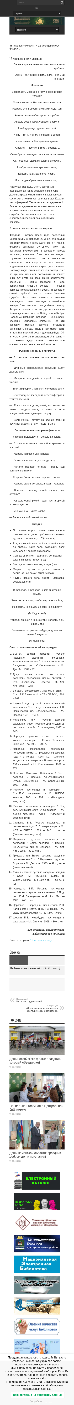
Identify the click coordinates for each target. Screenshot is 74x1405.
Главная (18, 45)
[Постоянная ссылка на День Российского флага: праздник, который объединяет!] (37, 1054)
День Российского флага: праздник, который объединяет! (35, 1060)
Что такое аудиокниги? (29, 1000)
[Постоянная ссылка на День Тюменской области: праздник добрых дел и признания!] (37, 1148)
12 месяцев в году (41, 940)
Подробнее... (37, 1401)
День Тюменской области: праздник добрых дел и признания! (35, 1154)
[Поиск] (62, 2)
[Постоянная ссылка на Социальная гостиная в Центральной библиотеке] (37, 1101)
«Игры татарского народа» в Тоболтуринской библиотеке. (41, 1008)
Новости (30, 45)
